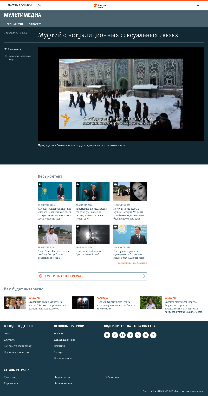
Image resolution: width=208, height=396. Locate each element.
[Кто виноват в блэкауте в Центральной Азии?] (93, 234)
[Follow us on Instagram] (115, 335)
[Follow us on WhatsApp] (138, 335)
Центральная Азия (64, 340)
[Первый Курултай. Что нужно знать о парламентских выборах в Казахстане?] (83, 302)
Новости (59, 334)
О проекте (35, 24)
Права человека (63, 358)
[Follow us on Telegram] (130, 335)
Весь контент (15, 24)
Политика (102, 298)
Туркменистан (63, 383)
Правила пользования (16, 352)
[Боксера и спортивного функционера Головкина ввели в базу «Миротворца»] (130, 234)
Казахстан (34, 298)
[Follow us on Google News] (146, 335)
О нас (7, 334)
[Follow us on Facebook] (122, 335)
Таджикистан (63, 377)
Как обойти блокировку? (18, 346)
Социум (58, 352)
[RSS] (153, 335)
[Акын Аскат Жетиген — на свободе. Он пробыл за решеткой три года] (55, 234)
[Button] (12, 50)
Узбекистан (112, 377)
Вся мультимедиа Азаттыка (132, 263)
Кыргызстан (11, 383)
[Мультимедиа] (198, 5)
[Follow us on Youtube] (107, 335)
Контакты (9, 340)
